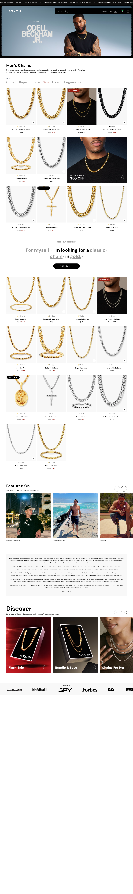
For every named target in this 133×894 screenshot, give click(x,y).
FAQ (110, 11)
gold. (75, 256)
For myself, (38, 250)
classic (97, 250)
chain (56, 256)
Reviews (104, 11)
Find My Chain (65, 266)
